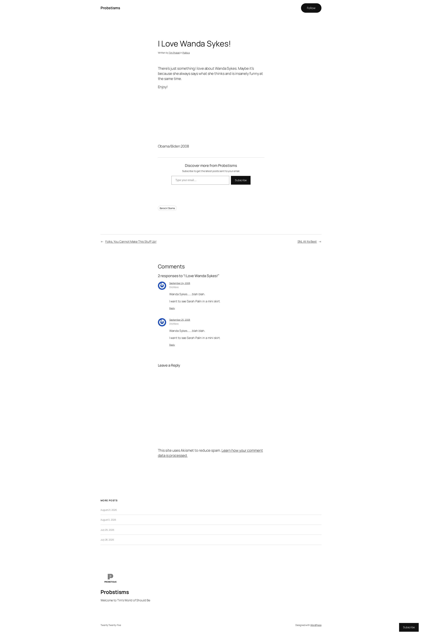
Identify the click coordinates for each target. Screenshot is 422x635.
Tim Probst (174, 52)
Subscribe (241, 180)
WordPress (315, 625)
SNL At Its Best (307, 241)
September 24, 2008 (179, 283)
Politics (186, 52)
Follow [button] (311, 8)
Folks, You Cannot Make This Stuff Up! (130, 241)
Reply (172, 308)
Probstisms (110, 7)
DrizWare (174, 287)
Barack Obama (167, 208)
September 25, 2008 (179, 319)
